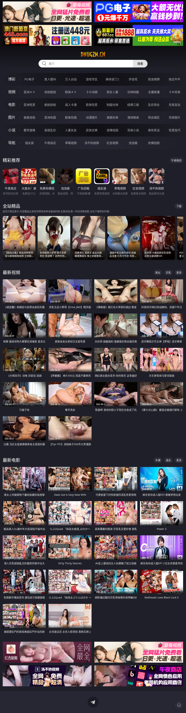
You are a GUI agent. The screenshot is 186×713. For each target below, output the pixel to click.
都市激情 (29, 130)
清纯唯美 (133, 117)
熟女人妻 (112, 92)
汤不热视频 (91, 143)
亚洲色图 (50, 117)
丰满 (157, 460)
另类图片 (174, 117)
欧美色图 (71, 117)
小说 (11, 130)
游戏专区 (92, 79)
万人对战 (71, 79)
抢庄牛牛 (174, 79)
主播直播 (154, 92)
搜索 (140, 64)
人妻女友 (71, 130)
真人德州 (50, 79)
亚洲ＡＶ (29, 92)
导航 (11, 142)
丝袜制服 (133, 92)
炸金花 (133, 79)
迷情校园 (112, 130)
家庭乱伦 (50, 130)
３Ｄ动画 (92, 92)
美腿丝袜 (112, 117)
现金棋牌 (154, 79)
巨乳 (168, 272)
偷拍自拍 (50, 105)
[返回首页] (179, 705)
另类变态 (174, 105)
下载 (178, 206)
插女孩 (29, 143)
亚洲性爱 (29, 105)
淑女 (168, 460)
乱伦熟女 (154, 105)
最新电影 (11, 460)
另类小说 (133, 130)
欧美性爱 (92, 105)
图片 (11, 117)
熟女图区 (154, 117)
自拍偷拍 (50, 92)
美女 (157, 272)
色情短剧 (154, 143)
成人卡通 (71, 105)
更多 (178, 272)
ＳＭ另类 (174, 92)
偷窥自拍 (29, 117)
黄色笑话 (154, 130)
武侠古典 (92, 130)
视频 (11, 91)
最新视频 (11, 272)
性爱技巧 (174, 130)
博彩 (11, 79)
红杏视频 (112, 143)
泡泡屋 (133, 143)
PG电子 (29, 79)
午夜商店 (50, 143)
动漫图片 (92, 117)
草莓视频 (71, 143)
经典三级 (133, 105)
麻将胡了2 (112, 79)
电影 (11, 104)
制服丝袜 (112, 105)
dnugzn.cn (93, 54)
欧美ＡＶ (71, 92)
